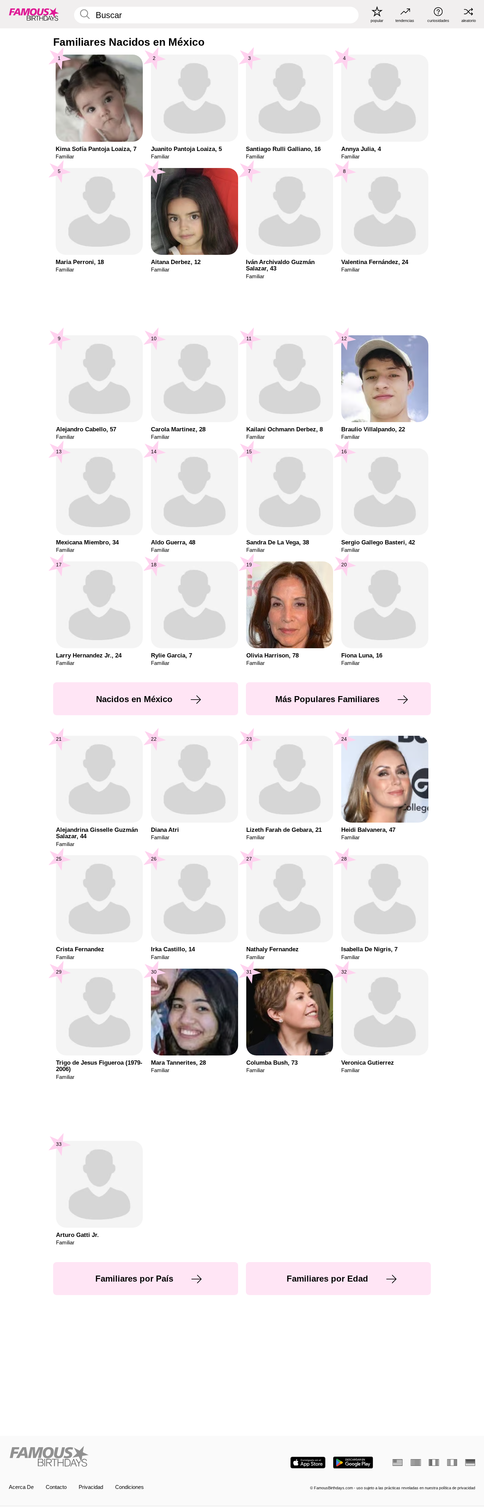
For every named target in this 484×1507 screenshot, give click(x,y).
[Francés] (434, 1462)
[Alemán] (470, 1462)
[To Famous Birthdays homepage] (34, 14)
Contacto (56, 1487)
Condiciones (129, 1487)
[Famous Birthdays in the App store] (308, 1462)
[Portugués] (416, 1462)
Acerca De (21, 1487)
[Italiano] (452, 1462)
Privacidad (91, 1487)
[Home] (123, 1457)
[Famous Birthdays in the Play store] (353, 1462)
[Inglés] (398, 1462)
